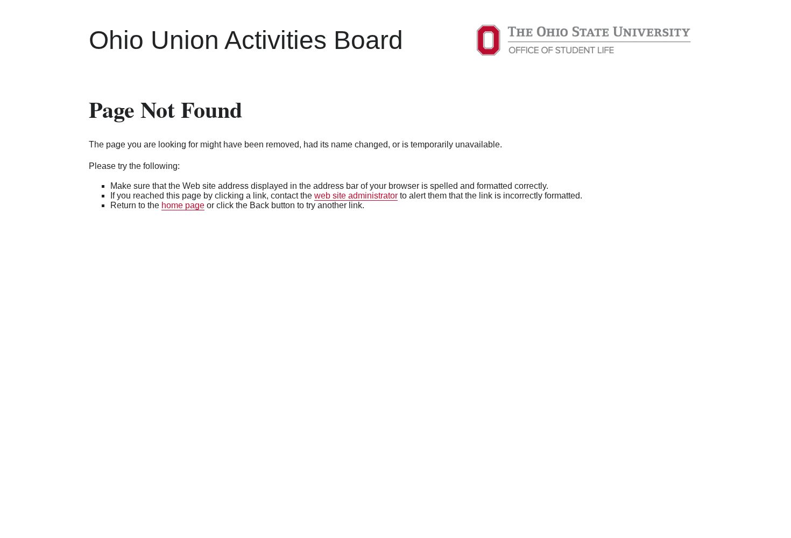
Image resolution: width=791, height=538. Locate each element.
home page (182, 205)
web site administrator (356, 195)
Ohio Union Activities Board (246, 40)
